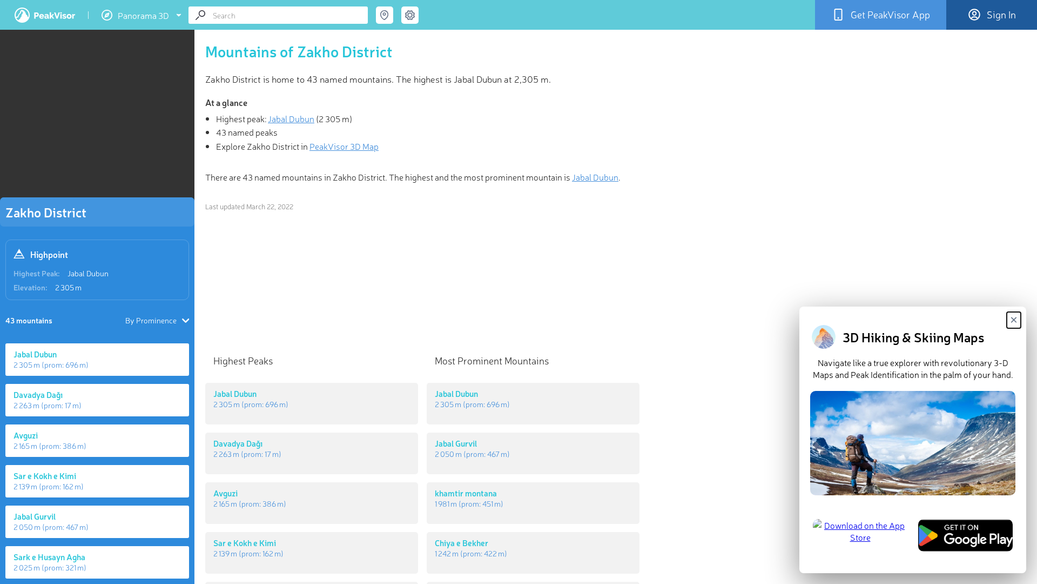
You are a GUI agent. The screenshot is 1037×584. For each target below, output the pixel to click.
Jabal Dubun (88, 273)
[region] (97, 117)
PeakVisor (45, 15)
